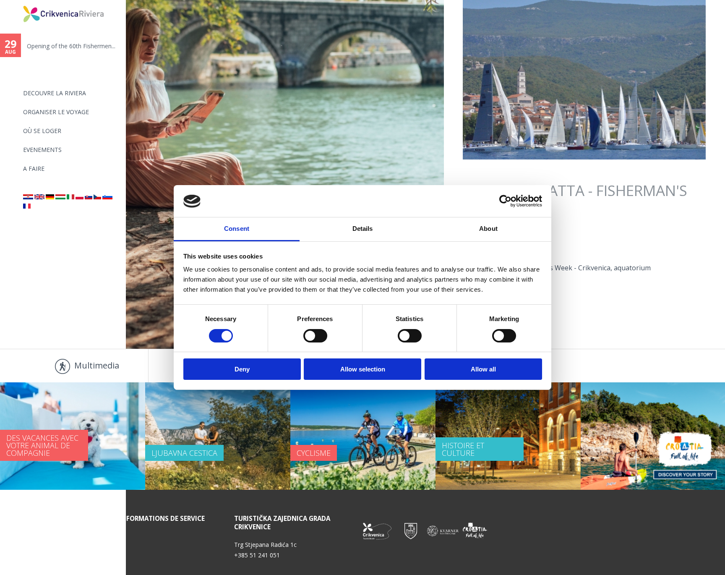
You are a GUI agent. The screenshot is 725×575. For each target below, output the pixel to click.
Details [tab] (362, 229)
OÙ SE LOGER (42, 131)
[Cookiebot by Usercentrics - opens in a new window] (505, 201)
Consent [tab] (236, 229)
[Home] (18, 3)
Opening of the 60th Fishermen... (65, 46)
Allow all (483, 369)
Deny (242, 369)
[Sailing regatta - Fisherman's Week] (39, 197)
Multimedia (96, 365)
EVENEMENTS (42, 150)
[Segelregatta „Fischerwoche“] (50, 197)
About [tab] (488, 229)
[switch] (315, 335)
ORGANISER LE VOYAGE (56, 112)
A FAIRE (33, 168)
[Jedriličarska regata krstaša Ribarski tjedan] (28, 197)
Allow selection (362, 369)
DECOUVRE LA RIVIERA (54, 93)
